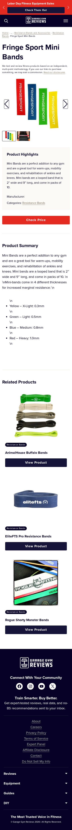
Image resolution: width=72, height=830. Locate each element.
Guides (9, 793)
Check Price (36, 219)
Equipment (12, 783)
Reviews (10, 773)
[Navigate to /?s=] (6, 21)
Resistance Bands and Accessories (32, 32)
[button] (3, 7)
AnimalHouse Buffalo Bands (26, 452)
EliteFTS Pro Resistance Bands (28, 536)
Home (5, 32)
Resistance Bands (33, 203)
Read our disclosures (54, 72)
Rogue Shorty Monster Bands (27, 620)
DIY (6, 803)
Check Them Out (36, 10)
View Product (36, 462)
